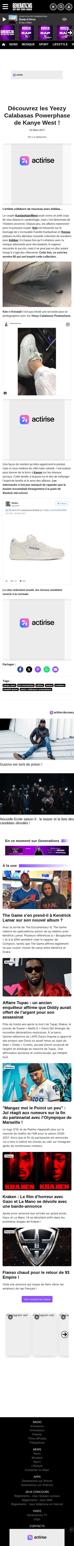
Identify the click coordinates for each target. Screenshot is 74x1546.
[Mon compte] (68, 6)
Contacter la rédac (37, 1470)
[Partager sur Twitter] (28, 671)
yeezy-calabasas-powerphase (35, 689)
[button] (18, 1334)
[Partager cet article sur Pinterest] (37, 671)
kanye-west (9, 685)
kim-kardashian (26, 685)
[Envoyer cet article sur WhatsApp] (46, 671)
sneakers (60, 685)
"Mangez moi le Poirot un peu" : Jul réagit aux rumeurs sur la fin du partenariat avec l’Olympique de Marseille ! (37, 1115)
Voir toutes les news (37, 1299)
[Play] (5, 19)
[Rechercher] (60, 6)
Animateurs (37, 1430)
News (13, 44)
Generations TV (37, 1515)
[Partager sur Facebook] (19, 671)
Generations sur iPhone (37, 1481)
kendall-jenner (10, 689)
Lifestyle (60, 44)
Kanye (38, 472)
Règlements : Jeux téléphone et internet (37, 1504)
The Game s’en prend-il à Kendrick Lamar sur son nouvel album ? (37, 917)
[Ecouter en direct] (53, 6)
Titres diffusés (37, 1438)
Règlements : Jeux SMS (37, 1500)
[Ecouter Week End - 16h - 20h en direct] (37, 850)
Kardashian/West (26, 215)
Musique (28, 44)
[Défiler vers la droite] (64, 1334)
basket (49, 685)
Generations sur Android (37, 1485)
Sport (44, 44)
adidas (39, 685)
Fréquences (37, 1442)
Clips (37, 1519)
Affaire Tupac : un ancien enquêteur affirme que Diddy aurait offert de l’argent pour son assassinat (37, 1009)
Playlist (37, 1434)
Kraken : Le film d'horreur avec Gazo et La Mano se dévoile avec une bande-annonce (35, 1201)
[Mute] (64, 19)
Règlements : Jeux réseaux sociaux (37, 1496)
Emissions (37, 1426)
